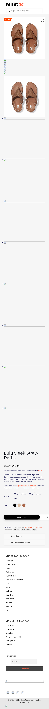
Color (6, 505)
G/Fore (9, 606)
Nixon (8, 587)
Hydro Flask (10, 576)
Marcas (9, 644)
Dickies (9, 591)
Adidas (9, 602)
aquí (40, 471)
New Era (9, 595)
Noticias (9, 633)
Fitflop (40, 527)
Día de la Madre (31, 527)
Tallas (6, 496)
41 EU (16, 498)
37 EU (24, 494)
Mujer (34, 530)
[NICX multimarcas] (24, 4)
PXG (7, 610)
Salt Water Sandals (14, 579)
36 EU (16, 494)
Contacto (10, 629)
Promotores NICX (13, 637)
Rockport (10, 599)
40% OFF (16, 530)
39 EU (39, 494)
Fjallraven (10, 572)
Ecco (8, 568)
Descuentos (26, 530)
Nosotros (10, 625)
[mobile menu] (3, 4)
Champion (10, 560)
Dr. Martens (11, 564)
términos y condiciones (20, 488)
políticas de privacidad (27, 485)
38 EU (31, 494)
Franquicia (10, 640)
